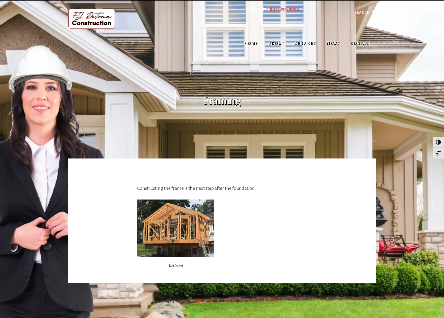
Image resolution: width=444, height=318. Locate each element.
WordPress (261, 301)
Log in (277, 301)
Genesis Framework (234, 301)
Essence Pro (202, 301)
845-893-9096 (284, 9)
